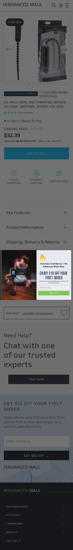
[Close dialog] (68, 252)
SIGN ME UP (53, 293)
